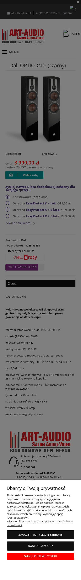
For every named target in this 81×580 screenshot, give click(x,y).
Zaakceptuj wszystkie (40, 556)
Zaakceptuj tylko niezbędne (40, 534)
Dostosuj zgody (40, 545)
